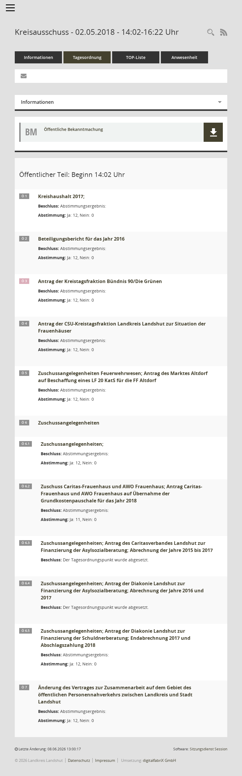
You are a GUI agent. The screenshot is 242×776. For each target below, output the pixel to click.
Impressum (105, 760)
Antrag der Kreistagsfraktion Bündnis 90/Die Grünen (100, 281)
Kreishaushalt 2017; (61, 196)
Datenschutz (79, 760)
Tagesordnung (87, 57)
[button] (213, 132)
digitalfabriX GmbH (159, 760)
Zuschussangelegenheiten (68, 423)
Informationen (38, 57)
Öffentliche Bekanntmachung (73, 129)
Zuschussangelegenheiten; (72, 444)
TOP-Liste (135, 57)
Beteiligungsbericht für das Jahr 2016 (81, 239)
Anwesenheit (184, 57)
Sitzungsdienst (208, 749)
